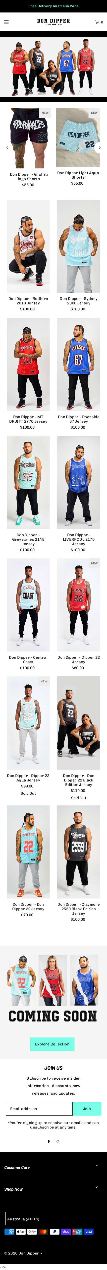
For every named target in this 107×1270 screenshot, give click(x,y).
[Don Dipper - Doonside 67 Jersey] (78, 364)
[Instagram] (57, 1142)
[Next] (99, 147)
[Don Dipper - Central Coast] (28, 605)
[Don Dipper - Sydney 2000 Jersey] (78, 246)
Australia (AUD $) (23, 1219)
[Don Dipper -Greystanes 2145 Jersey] (28, 482)
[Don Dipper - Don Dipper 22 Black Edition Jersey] (78, 723)
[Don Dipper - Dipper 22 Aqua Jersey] (28, 723)
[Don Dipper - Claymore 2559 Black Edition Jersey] (78, 852)
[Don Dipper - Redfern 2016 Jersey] (28, 246)
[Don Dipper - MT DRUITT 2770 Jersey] (28, 364)
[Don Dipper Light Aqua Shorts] (78, 137)
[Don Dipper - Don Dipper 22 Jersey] (28, 852)
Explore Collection (52, 1044)
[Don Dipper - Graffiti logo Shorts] (29, 138)
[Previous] (7, 147)
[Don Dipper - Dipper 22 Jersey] (78, 605)
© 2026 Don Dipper (21, 1253)
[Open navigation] (13, 21)
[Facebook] (49, 1142)
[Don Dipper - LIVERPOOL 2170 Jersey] (78, 482)
